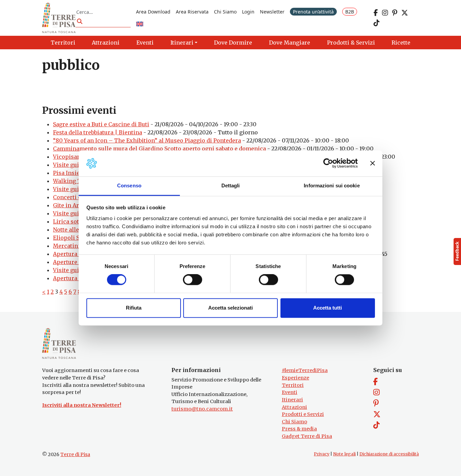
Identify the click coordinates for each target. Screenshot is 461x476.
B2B (349, 11)
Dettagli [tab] (230, 185)
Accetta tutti (327, 308)
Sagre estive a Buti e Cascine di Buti (101, 124)
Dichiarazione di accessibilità (389, 453)
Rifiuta (133, 308)
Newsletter (272, 11)
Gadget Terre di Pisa (307, 436)
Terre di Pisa (75, 454)
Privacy (321, 453)
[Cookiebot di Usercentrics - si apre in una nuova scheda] (328, 163)
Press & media (299, 429)
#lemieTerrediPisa (305, 370)
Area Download (153, 11)
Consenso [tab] (129, 185)
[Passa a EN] (139, 24)
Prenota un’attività (313, 11)
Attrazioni (294, 407)
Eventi (289, 392)
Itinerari (292, 400)
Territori (293, 385)
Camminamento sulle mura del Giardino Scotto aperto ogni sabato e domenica (159, 148)
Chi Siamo (225, 11)
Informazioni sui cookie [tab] (331, 185)
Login (248, 11)
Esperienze (295, 378)
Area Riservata (192, 11)
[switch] (192, 279)
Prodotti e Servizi (303, 414)
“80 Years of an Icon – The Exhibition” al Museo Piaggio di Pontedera (147, 140)
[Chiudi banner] (372, 163)
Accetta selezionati (230, 308)
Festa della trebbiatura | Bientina (97, 132)
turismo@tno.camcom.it (202, 409)
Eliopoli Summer (76, 237)
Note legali (344, 453)
